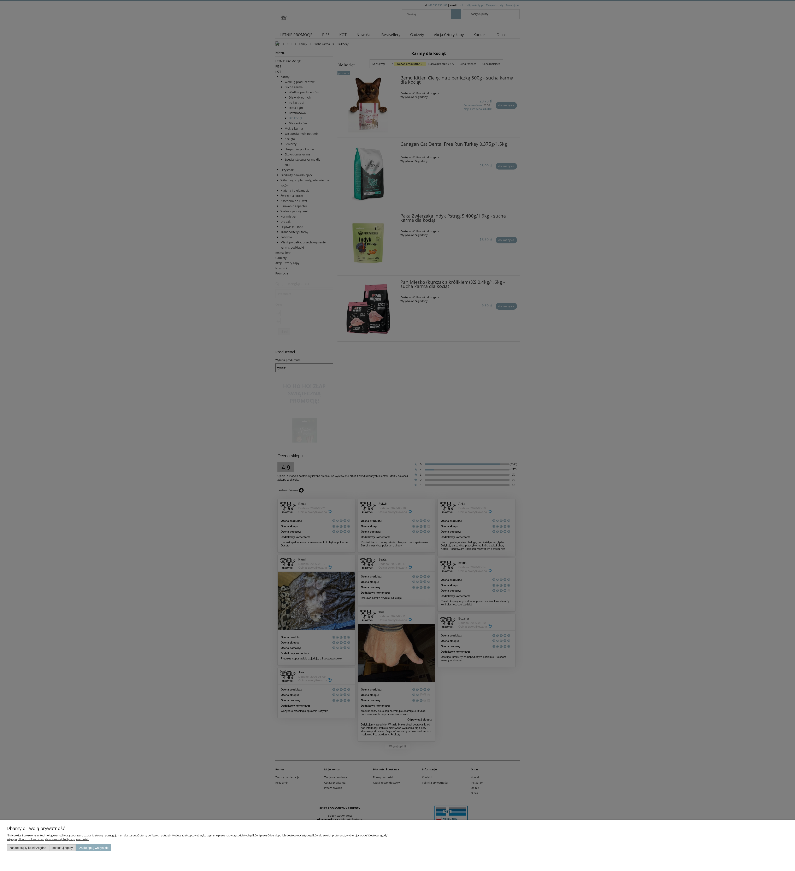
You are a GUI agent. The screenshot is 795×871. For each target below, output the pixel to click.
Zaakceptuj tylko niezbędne (28, 847)
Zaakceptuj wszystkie (93, 847)
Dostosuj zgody (62, 847)
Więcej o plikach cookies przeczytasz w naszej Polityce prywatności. (48, 839)
